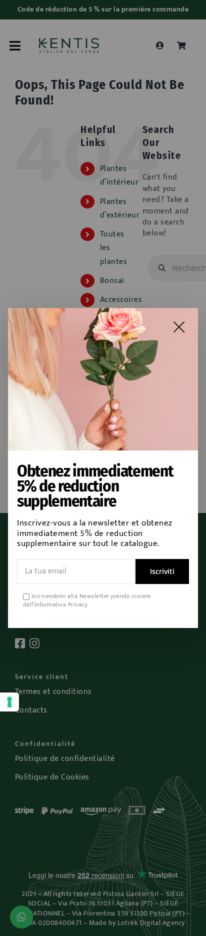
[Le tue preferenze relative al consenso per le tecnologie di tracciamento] (9, 702)
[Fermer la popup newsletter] (179, 327)
